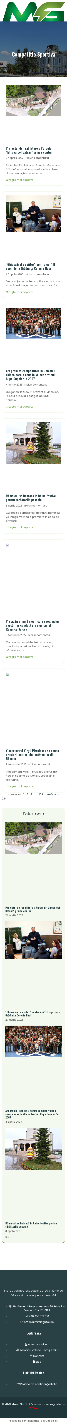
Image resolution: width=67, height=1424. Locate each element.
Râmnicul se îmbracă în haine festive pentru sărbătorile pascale (31, 497)
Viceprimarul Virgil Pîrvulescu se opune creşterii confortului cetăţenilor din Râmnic (32, 754)
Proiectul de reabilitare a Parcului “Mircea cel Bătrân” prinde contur (29, 150)
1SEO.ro (33, 1408)
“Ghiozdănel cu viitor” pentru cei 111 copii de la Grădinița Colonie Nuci (30, 266)
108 (41, 794)
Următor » (52, 794)
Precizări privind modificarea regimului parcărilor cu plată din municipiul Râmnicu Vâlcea (32, 625)
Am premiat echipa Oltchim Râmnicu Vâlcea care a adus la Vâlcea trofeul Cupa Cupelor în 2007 (30, 375)
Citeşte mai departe (20, 180)
